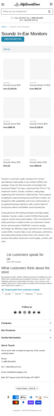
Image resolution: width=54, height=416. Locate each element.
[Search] (49, 12)
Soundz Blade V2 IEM (40, 85)
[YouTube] (38, 312)
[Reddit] (29, 312)
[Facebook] (20, 312)
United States (25, 388)
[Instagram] (24, 312)
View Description (12, 39)
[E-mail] (15, 312)
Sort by (7, 49)
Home (4, 27)
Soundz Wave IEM (38, 162)
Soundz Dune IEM (11, 124)
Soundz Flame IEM (38, 124)
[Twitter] (34, 312)
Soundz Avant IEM (11, 85)
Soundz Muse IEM (11, 162)
